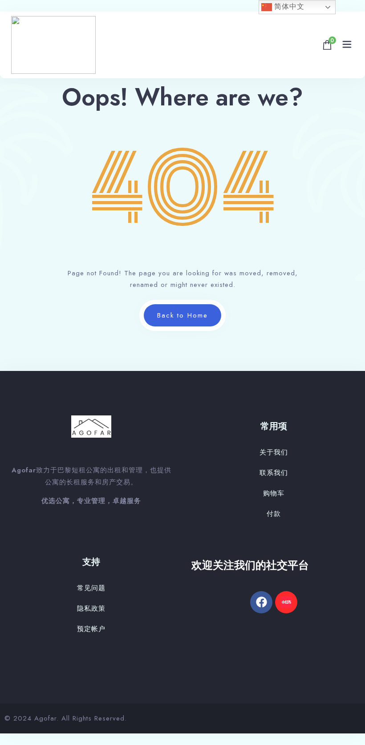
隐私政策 (91, 608)
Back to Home (182, 315)
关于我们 (274, 452)
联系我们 (274, 473)
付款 (274, 514)
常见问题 (91, 588)
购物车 (273, 493)
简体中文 (288, 6)
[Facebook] (261, 602)
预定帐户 (91, 629)
